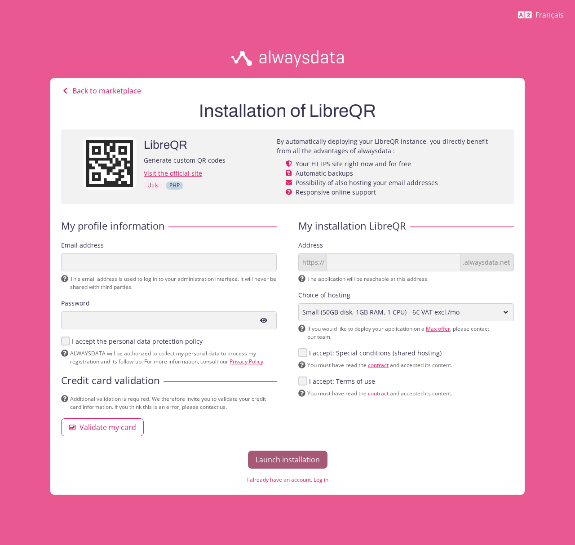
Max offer (438, 328)
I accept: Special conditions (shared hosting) (375, 353)
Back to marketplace (106, 91)
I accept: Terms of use (342, 381)
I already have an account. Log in (287, 479)
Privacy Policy (246, 361)
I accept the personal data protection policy (137, 341)
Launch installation (288, 460)
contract (378, 365)
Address (310, 245)
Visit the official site (173, 173)
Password (75, 303)
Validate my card (108, 427)
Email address (82, 245)
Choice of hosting (324, 295)
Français (544, 17)
